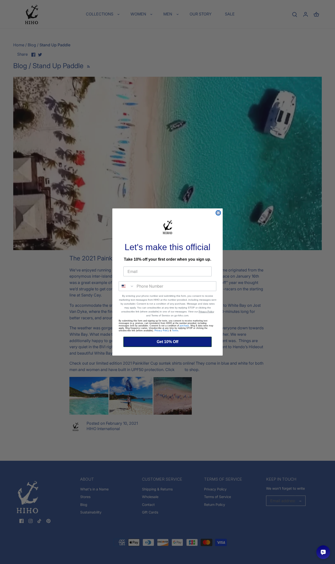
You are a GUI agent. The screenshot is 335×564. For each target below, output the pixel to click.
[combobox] (126, 286)
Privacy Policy (206, 311)
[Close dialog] (218, 212)
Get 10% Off (167, 342)
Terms (175, 330)
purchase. (185, 325)
